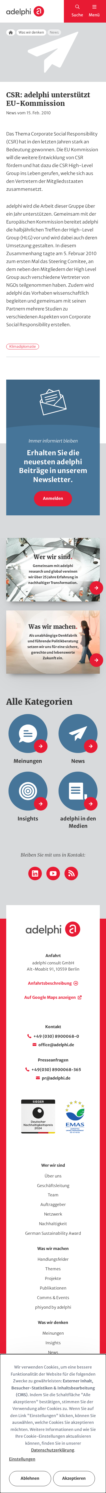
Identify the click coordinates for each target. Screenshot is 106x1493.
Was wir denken (31, 32)
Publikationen (53, 1288)
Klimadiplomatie (22, 346)
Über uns (53, 1176)
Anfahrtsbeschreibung (50, 983)
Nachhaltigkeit (53, 1223)
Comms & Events (53, 1297)
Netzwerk (53, 1214)
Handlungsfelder (53, 1259)
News (53, 1352)
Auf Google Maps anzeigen (50, 997)
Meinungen (53, 1333)
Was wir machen (53, 1248)
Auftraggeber (53, 1204)
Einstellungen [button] (22, 1459)
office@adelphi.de (56, 1044)
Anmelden (53, 498)
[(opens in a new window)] (75, 1132)
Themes (53, 1268)
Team (53, 1195)
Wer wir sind (53, 1165)
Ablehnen (30, 1478)
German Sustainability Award (53, 1233)
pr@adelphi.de (56, 1078)
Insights (53, 1342)
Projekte (53, 1278)
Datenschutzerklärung (52, 1450)
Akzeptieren (74, 1478)
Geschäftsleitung (53, 1185)
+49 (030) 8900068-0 (56, 1036)
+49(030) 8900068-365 (56, 1069)
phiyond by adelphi (53, 1307)
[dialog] (53, 1423)
